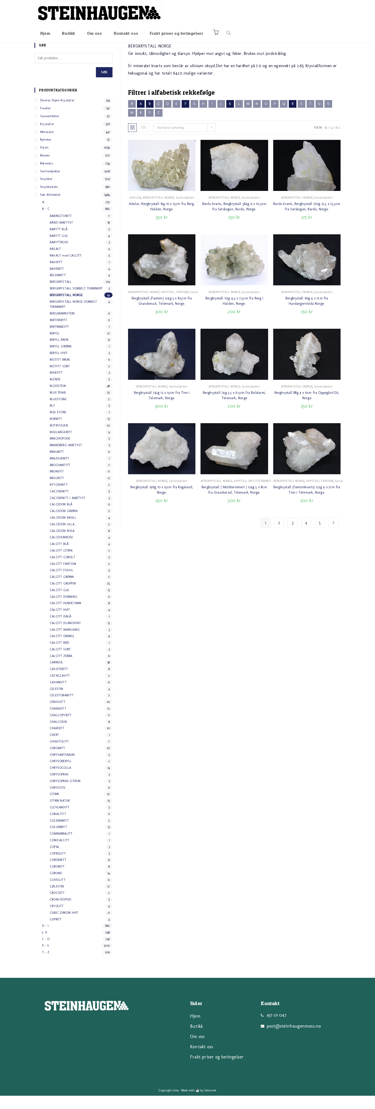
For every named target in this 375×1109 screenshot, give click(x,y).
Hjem (195, 1016)
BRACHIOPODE (60, 438)
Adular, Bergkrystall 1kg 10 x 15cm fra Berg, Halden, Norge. (162, 206)
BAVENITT (57, 269)
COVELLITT (58, 880)
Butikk (196, 1026)
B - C (45, 209)
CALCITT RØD (59, 642)
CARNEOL (56, 662)
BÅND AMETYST (61, 222)
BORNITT (56, 419)
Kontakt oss (201, 1047)
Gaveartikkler (49, 116)
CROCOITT (57, 893)
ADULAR (135, 197)
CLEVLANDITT (59, 807)
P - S (45, 945)
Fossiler (45, 108)
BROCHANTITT (60, 465)
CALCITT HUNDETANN (65, 603)
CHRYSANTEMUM (62, 755)
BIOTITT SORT (60, 366)
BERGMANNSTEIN (62, 313)
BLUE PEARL (58, 392)
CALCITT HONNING (63, 597)
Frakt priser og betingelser (217, 1057)
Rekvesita (46, 163)
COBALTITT (58, 814)
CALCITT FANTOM (63, 564)
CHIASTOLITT (59, 741)
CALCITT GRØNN (62, 577)
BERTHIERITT (58, 320)
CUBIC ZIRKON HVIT (64, 913)
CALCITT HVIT (60, 610)
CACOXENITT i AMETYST (67, 498)
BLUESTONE (58, 399)
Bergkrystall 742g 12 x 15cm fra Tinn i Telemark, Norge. (162, 395)
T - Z (45, 952)
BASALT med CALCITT (66, 255)
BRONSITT (57, 471)
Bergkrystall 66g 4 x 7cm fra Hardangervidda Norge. (306, 301)
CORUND (56, 873)
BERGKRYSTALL (60, 282)
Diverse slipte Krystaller (57, 100)
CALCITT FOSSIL (61, 570)
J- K (44, 932)
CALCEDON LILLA (62, 524)
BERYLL (55, 333)
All (338, 127)
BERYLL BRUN (59, 340)
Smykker (46, 179)
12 (325, 127)
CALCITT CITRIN (61, 550)
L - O (45, 939)
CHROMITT (57, 748)
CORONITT (57, 866)
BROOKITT (57, 478)
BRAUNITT (57, 452)
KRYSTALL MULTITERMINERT (253, 481)
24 (331, 127)
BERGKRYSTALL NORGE (158, 197)
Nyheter (45, 139)
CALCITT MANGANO (64, 629)
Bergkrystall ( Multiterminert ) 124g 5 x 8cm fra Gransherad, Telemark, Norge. (234, 490)
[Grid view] (132, 127)
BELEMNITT (58, 275)
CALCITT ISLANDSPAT (65, 623)
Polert (44, 147)
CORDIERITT (58, 860)
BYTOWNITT (59, 484)
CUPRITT (55, 919)
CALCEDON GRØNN (64, 511)
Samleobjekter (185, 197)
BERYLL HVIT (59, 353)
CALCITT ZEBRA (61, 656)
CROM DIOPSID (60, 899)
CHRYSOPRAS (59, 774)
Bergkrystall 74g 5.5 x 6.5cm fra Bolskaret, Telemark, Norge (234, 395)
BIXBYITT (56, 372)
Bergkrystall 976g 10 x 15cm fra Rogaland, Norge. (161, 490)
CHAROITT (57, 728)
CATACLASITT (60, 675)
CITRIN (54, 794)
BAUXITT (56, 262)
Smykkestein (49, 187)
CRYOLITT (57, 906)
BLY (52, 405)
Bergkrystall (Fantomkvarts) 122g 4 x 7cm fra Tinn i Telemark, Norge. (306, 490)
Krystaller (47, 124)
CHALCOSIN (58, 722)
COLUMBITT (58, 827)
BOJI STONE (58, 412)
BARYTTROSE (59, 242)
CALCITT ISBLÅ (61, 616)
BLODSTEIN (58, 386)
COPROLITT (58, 853)
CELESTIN (56, 689)
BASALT (55, 249)
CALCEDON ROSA (62, 531)
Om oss (197, 1036)
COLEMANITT (59, 820)
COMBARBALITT (61, 833)
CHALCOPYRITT (60, 715)
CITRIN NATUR (60, 800)
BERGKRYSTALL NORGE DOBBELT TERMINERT (73, 304)
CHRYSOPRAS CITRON (65, 781)
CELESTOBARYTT (62, 695)
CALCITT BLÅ (59, 544)
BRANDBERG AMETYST (66, 445)
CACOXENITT (59, 491)
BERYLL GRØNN (60, 346)
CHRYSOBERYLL (60, 761)
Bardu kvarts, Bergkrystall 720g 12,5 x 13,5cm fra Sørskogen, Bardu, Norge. (306, 206)
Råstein (45, 155)
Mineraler (47, 132)
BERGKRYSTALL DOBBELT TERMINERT (76, 288)
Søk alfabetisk (50, 195)
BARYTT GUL (59, 236)
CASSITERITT (59, 669)
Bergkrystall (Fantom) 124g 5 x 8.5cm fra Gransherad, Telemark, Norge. (162, 301)
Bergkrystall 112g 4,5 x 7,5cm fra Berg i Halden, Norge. (234, 301)
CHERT (54, 735)
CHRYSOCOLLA (60, 768)
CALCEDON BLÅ (61, 504)
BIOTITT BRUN (60, 359)
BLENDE (55, 379)
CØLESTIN (57, 886)
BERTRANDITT (59, 326)
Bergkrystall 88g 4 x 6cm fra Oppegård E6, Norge (306, 395)
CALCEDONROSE (61, 537)
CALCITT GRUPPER (63, 583)
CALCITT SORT (60, 649)
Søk (104, 72)
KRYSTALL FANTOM (174, 292)
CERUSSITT (57, 702)
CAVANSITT (58, 682)
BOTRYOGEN (59, 425)
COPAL (54, 847)
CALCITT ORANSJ (62, 636)
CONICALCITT (59, 840)
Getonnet (210, 1090)
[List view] (143, 127)
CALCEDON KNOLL (63, 517)
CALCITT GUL (59, 590)
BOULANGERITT (61, 432)
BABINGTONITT (61, 216)
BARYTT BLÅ (59, 229)
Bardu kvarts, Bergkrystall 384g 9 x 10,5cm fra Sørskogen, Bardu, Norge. (234, 206)
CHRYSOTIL (58, 787)
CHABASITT (58, 708)
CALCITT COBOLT (62, 557)
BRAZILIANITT (59, 458)
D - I (45, 926)
